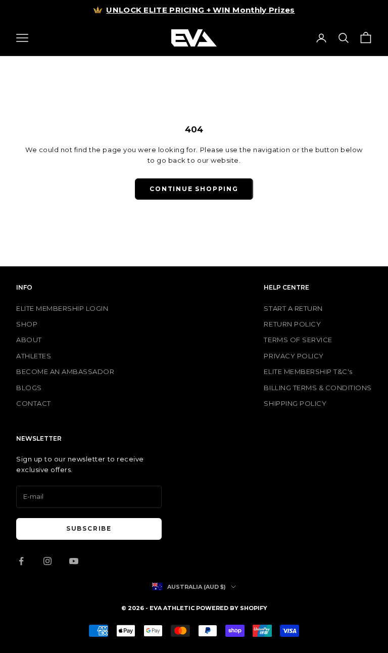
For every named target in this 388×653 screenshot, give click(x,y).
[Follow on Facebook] (21, 561)
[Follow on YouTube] (74, 561)
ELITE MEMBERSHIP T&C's (308, 371)
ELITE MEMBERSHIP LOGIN (62, 308)
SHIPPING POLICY (295, 403)
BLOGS (29, 388)
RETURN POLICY (292, 324)
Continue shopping (194, 189)
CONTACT (33, 403)
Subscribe (89, 528)
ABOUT (29, 340)
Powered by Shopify (231, 608)
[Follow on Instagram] (47, 561)
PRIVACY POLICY (293, 356)
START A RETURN (293, 308)
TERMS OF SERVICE (298, 340)
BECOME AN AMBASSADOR (65, 371)
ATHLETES (33, 356)
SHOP (26, 324)
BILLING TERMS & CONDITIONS (318, 388)
